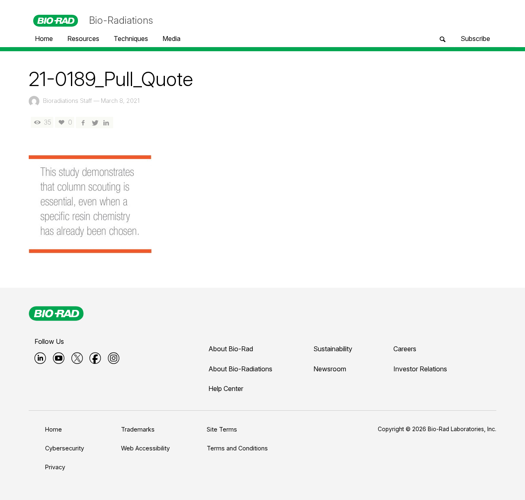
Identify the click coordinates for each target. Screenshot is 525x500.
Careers (404, 349)
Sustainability (332, 349)
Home (53, 429)
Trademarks (138, 429)
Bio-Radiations (121, 20)
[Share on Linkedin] (106, 122)
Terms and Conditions (237, 448)
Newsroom (329, 369)
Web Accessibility (145, 448)
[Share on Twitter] (94, 122)
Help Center (225, 388)
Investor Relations (420, 369)
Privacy (55, 467)
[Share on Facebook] (83, 122)
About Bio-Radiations (240, 369)
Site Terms (222, 429)
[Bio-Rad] (56, 313)
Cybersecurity (64, 448)
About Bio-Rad (230, 349)
